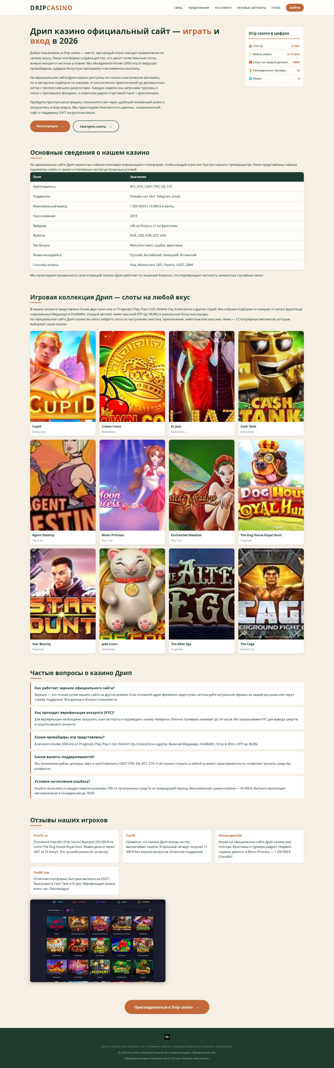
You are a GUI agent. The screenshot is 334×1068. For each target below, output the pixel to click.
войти (295, 7)
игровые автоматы (251, 7)
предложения (198, 7)
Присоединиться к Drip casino (163, 1007)
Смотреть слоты (93, 126)
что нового (223, 7)
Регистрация (47, 126)
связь (178, 7)
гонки (276, 7)
